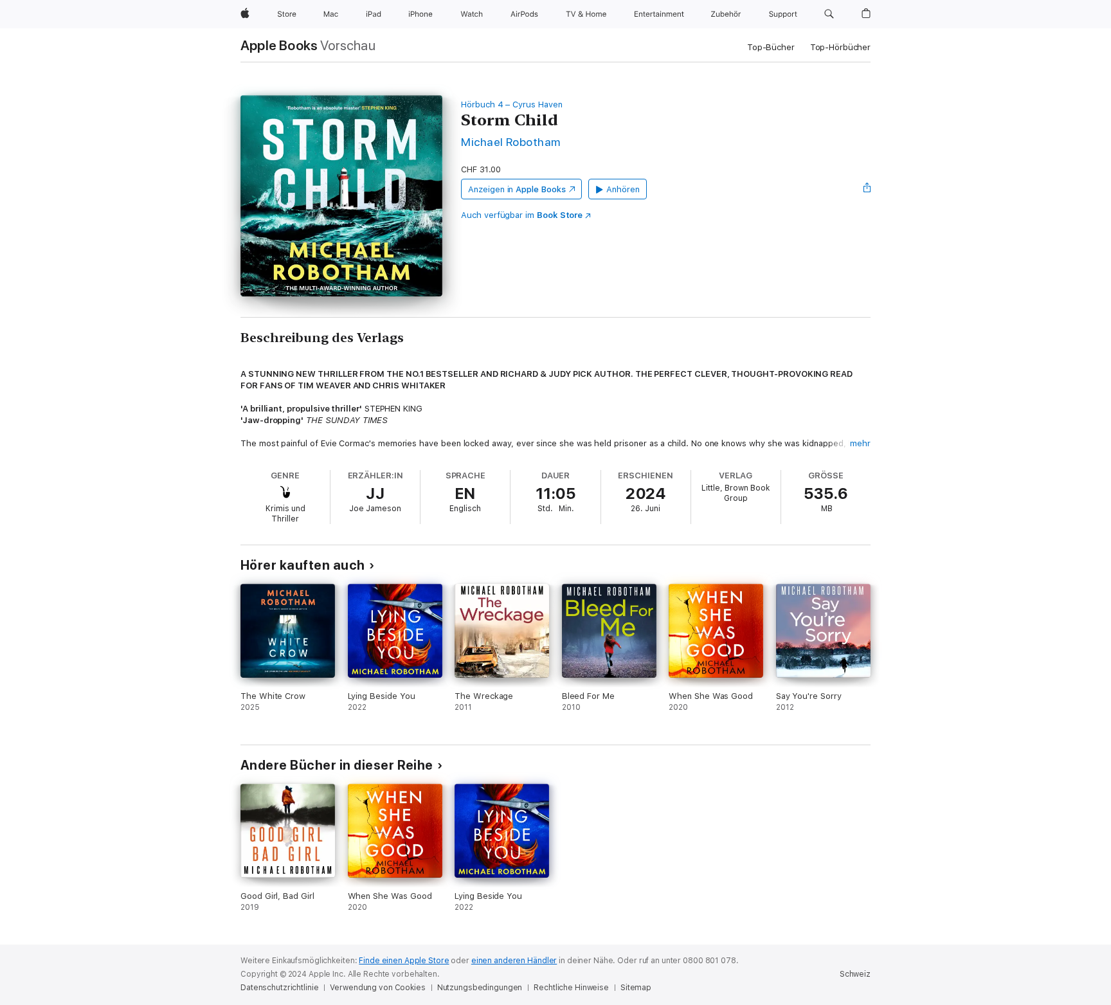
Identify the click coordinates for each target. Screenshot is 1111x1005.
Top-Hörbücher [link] (840, 47)
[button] (829, 14)
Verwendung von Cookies (377, 987)
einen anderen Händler (514, 960)
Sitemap (635, 987)
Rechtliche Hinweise (571, 987)
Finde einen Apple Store (404, 960)
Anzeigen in (517, 189)
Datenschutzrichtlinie (279, 987)
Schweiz (855, 974)
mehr (860, 443)
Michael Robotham (511, 142)
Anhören (623, 189)
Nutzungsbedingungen (480, 987)
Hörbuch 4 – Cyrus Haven (512, 104)
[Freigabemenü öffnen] (867, 189)
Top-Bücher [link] (771, 47)
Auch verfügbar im (522, 215)
